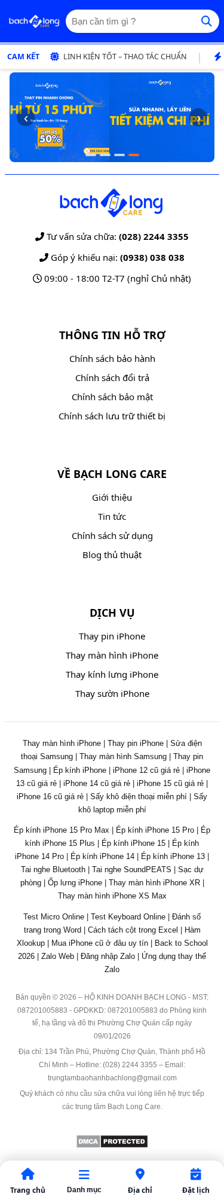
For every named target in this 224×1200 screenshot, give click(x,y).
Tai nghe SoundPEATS (131, 869)
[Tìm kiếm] (206, 21)
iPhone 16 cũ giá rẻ (50, 796)
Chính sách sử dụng (112, 535)
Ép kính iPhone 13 (173, 856)
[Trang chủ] (34, 21)
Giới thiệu (112, 497)
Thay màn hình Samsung (123, 756)
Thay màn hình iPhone (112, 655)
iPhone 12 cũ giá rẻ (146, 770)
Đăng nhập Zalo (108, 956)
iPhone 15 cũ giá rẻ (170, 783)
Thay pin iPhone (112, 636)
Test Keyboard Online (128, 916)
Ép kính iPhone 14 (102, 856)
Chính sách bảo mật (112, 397)
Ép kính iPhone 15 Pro (155, 830)
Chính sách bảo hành (112, 358)
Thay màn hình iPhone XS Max (112, 895)
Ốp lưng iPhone (75, 882)
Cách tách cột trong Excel (133, 929)
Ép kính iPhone (79, 770)
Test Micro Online (53, 916)
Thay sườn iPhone (112, 693)
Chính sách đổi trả (112, 377)
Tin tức (112, 516)
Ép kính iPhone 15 (133, 843)
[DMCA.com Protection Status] (112, 1145)
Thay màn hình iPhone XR (154, 882)
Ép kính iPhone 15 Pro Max (61, 830)
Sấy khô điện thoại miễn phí (138, 796)
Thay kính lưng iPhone (112, 674)
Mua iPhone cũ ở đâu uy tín (99, 943)
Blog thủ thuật (112, 555)
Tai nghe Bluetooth (53, 869)
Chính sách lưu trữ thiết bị (112, 416)
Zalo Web (57, 956)
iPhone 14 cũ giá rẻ (96, 783)
